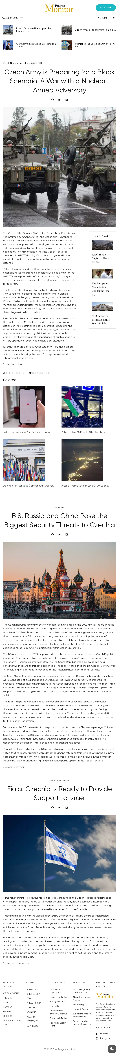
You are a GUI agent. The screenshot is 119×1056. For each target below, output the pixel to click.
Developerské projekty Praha (56, 991)
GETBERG (7, 1016)
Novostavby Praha (58, 997)
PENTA (6, 1003)
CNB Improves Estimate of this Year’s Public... (101, 319)
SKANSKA (7, 1007)
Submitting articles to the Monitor (82, 1015)
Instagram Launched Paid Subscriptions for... (27, 432)
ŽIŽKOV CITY (32, 999)
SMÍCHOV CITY (33, 994)
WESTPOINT (32, 1021)
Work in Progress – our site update (81, 991)
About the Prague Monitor (81, 998)
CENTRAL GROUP (11, 994)
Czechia (35, 373)
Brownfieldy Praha (58, 1018)
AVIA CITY (31, 1017)
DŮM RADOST (33, 1026)
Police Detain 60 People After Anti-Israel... (85, 432)
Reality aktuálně (57, 1002)
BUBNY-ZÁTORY (34, 1003)
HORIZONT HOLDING (12, 1021)
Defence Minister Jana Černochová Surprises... (29, 486)
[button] (106, 7)
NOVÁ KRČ (31, 1012)
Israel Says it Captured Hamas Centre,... (101, 258)
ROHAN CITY (32, 990)
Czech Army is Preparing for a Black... (95, 30)
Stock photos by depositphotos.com (82, 1023)
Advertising (78, 1005)
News (41, 373)
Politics (47, 373)
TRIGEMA (7, 998)
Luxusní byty (56, 1006)
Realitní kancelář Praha (58, 1024)
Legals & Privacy (80, 1009)
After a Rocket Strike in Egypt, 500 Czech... (86, 486)
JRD (5, 1025)
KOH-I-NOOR (33, 1008)
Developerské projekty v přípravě (58, 1012)
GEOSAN (7, 1012)
